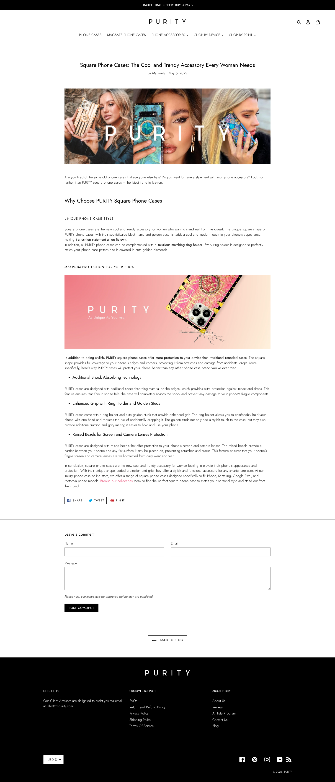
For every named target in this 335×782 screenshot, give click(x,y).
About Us (218, 700)
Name (68, 543)
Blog (215, 725)
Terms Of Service (141, 725)
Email (174, 543)
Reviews (218, 707)
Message (70, 563)
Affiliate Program (224, 713)
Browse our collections (116, 480)
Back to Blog (171, 640)
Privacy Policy (139, 713)
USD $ (52, 759)
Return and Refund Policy (147, 707)
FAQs (133, 700)
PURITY (288, 772)
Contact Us (219, 719)
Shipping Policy (140, 719)
